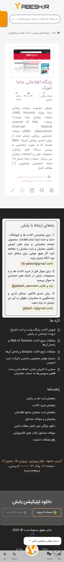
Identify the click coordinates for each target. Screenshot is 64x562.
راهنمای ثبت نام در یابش (40, 398)
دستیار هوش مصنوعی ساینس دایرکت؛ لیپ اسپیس (30, 360)
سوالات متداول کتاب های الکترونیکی (34, 433)
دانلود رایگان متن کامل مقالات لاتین (34, 426)
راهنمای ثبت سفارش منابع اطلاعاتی (35, 412)
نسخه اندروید (44, 512)
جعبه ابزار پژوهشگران (31, 181)
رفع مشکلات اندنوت (44, 439)
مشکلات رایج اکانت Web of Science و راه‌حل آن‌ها (31, 342)
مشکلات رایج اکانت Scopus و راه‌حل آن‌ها (30, 351)
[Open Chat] (57, 550)
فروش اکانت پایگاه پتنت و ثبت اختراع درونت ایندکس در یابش (32, 332)
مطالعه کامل (45, 168)
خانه (54, 33)
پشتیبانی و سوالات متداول (40, 419)
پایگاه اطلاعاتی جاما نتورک (34, 85)
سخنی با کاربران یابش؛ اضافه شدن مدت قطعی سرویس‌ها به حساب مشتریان (31, 371)
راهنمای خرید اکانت (44, 405)
